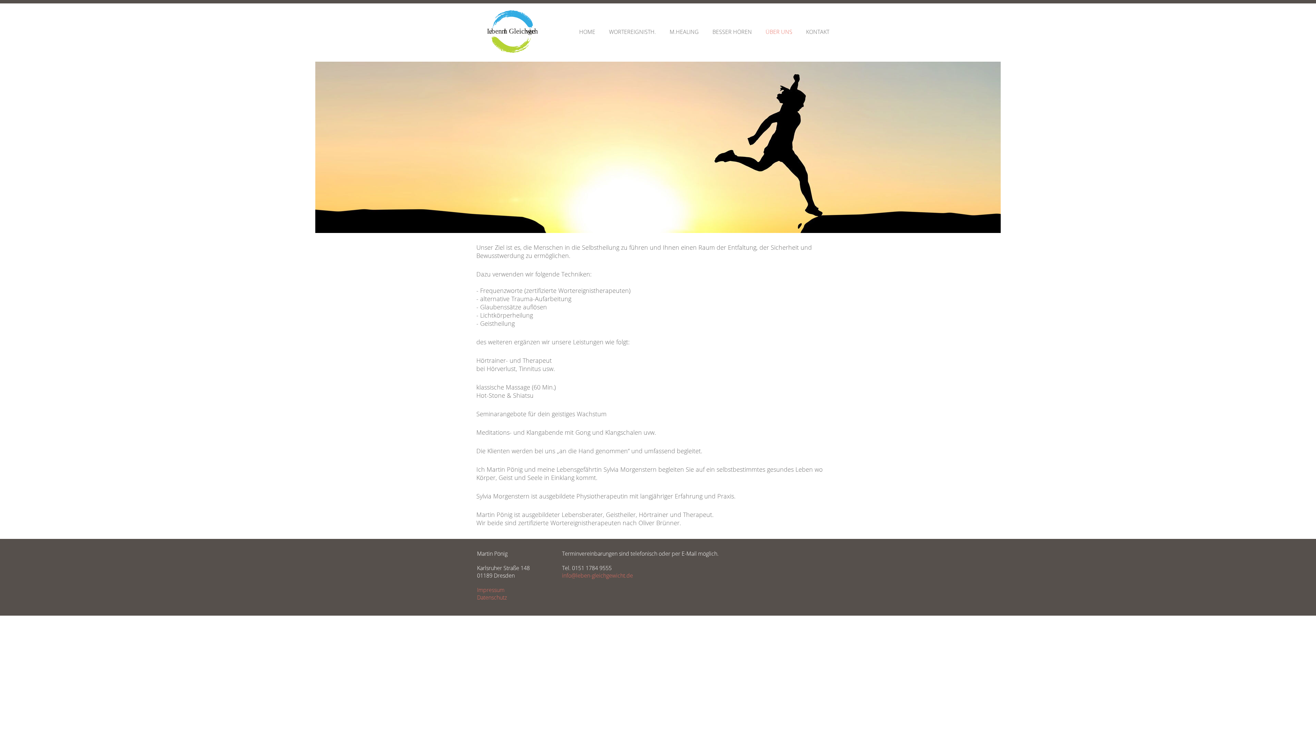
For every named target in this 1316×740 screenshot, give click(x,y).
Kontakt (817, 32)
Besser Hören (732, 32)
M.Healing (684, 32)
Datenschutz (492, 597)
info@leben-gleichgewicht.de (597, 575)
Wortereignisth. (632, 32)
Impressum (490, 590)
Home (587, 32)
